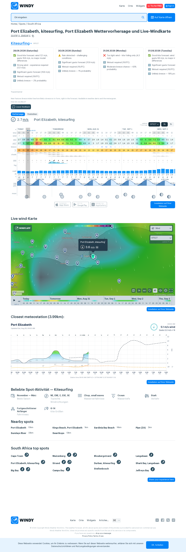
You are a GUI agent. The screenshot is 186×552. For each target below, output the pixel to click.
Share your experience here (161, 480)
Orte (130, 6)
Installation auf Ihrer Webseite (162, 204)
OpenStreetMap (161, 295)
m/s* (14, 143)
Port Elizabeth (21, 324)
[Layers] (133, 290)
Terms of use (98, 536)
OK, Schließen (157, 545)
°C (15, 150)
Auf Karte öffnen (163, 17)
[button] (33, 36)
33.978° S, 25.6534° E (21, 36)
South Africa (34, 24)
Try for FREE (156, 6)
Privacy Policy (87, 536)
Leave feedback (23, 107)
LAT (14, 186)
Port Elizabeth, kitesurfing (54, 119)
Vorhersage (18, 114)
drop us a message (103, 533)
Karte (122, 6)
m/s (25, 119)
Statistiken (32, 114)
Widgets (140, 6)
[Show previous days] (19, 301)
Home (14, 24)
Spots (22, 24)
